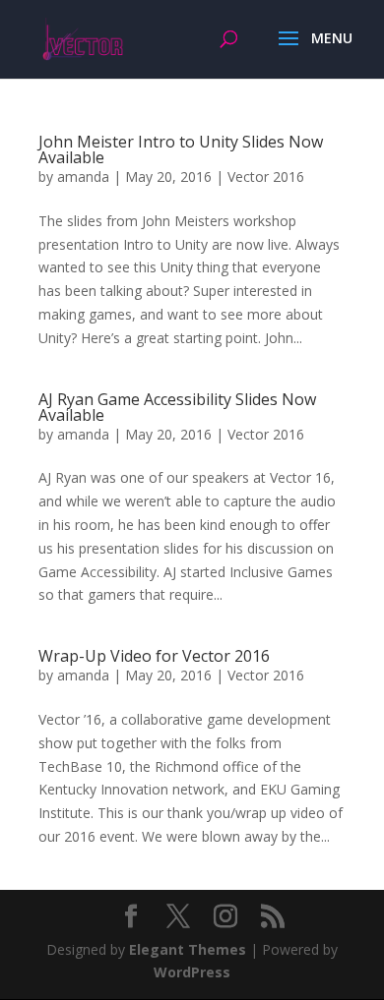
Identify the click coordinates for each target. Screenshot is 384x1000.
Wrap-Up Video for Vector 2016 (154, 656)
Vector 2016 (265, 176)
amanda (83, 176)
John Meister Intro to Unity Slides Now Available (180, 149)
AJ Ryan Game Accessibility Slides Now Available (177, 407)
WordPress (192, 972)
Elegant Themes (187, 949)
